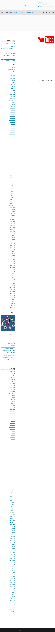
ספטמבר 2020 (12, 205)
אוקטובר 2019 (12, 227)
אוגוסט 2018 (12, 249)
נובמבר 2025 (12, 96)
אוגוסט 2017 (12, 271)
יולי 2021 (13, 185)
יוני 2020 (13, 211)
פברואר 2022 (12, 171)
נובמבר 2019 (12, 225)
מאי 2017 (13, 277)
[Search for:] (8, 36)
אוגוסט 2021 (12, 183)
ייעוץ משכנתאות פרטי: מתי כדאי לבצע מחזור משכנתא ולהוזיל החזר (8, 49)
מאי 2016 (13, 301)
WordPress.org (12, 623)
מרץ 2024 (13, 124)
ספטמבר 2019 (12, 229)
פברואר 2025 (12, 112)
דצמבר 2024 (12, 116)
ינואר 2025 (13, 114)
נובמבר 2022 (12, 154)
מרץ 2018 (13, 257)
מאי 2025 (13, 106)
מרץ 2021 (13, 193)
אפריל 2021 (13, 191)
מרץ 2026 (13, 88)
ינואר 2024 (13, 128)
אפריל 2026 (12, 86)
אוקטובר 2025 (12, 98)
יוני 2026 (13, 82)
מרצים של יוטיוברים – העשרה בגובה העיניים (45, 80)
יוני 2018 (13, 251)
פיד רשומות (13, 619)
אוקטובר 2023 (12, 132)
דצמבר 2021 (12, 175)
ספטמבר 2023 (12, 134)
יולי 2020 (13, 209)
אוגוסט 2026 (12, 78)
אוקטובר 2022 (12, 155)
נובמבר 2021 (12, 177)
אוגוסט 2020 (12, 207)
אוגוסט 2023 (12, 136)
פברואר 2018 (12, 259)
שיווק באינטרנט (24, 5)
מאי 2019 (13, 237)
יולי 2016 (13, 297)
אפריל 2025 (12, 108)
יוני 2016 (13, 299)
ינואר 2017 (13, 285)
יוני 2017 (13, 275)
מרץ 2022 (13, 169)
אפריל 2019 (13, 239)
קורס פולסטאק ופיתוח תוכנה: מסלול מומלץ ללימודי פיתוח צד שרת (8, 56)
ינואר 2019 (13, 243)
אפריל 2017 (13, 279)
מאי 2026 (13, 84)
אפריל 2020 (12, 215)
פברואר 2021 (12, 195)
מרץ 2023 (13, 145)
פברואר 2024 (12, 126)
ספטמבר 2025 (12, 100)
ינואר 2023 (13, 150)
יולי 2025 (13, 102)
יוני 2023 (13, 140)
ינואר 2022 (13, 173)
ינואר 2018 (13, 261)
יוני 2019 (13, 235)
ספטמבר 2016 (12, 293)
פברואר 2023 (12, 148)
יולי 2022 (13, 161)
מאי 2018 (13, 253)
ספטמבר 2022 (12, 157)
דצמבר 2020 (12, 199)
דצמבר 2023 (12, 130)
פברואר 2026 (12, 90)
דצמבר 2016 (12, 287)
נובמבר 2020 (12, 201)
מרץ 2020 (13, 217)
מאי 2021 (13, 189)
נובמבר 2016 (12, 289)
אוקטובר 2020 (12, 203)
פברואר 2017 (12, 283)
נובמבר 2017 (12, 265)
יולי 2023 (13, 138)
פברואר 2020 (12, 219)
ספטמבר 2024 (12, 120)
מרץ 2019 (13, 241)
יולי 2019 (13, 233)
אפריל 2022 (12, 167)
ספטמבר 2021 (12, 181)
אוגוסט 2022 (12, 159)
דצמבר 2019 (12, 223)
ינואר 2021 (13, 197)
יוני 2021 (13, 187)
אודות (11, 5)
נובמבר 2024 (12, 118)
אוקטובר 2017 (12, 267)
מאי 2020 (13, 213)
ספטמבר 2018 (12, 247)
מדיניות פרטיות (5, 5)
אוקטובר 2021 (12, 179)
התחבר (13, 617)
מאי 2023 (13, 142)
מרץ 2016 (13, 305)
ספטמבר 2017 (12, 269)
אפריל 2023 (12, 144)
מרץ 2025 (13, 110)
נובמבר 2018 (12, 245)
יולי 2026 (13, 80)
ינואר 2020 (13, 221)
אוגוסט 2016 (12, 295)
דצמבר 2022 (12, 152)
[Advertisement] (27, 23)
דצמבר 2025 (12, 94)
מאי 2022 (13, 165)
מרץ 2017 (13, 281)
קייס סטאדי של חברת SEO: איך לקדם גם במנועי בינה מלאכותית (8, 60)
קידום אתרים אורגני (16, 5)
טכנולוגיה (30, 5)
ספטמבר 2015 (12, 307)
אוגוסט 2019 (12, 231)
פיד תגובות (13, 621)
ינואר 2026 (13, 92)
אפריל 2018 (13, 255)
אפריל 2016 (13, 303)
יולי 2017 (13, 273)
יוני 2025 (13, 104)
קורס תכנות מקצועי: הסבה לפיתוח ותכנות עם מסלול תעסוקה (8, 52)
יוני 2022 (13, 163)
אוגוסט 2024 (12, 122)
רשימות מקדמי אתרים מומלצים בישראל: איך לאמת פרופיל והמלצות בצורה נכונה (8, 45)
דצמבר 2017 (12, 263)
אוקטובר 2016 (12, 291)
